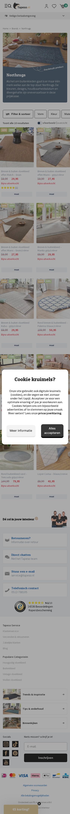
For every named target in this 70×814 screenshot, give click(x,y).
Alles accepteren (52, 430)
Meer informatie (21, 430)
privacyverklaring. (50, 413)
